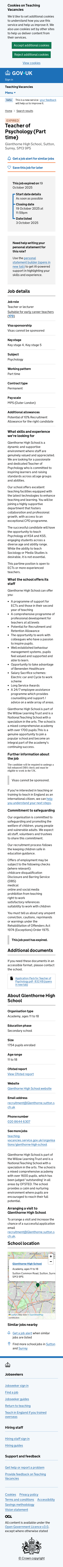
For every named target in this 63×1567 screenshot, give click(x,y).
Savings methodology (19, 1504)
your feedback (48, 100)
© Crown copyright (31, 1558)
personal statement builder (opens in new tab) (31, 262)
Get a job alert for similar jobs (33, 158)
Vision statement (16, 1510)
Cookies (10, 1494)
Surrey (23, 1348)
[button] (38, 1285)
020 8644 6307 (19, 1121)
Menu (9, 93)
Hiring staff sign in (17, 1439)
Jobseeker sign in (17, 1386)
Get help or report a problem (24, 1467)
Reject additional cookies (31, 54)
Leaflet (14, 1314)
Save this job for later (28, 168)
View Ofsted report (21, 1074)
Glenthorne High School (27, 1263)
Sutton (50, 1344)
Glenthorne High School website (30, 1088)
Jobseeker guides (17, 1399)
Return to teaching (18, 1406)
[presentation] (31, 1285)
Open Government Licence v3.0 (26, 1527)
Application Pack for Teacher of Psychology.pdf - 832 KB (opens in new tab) (33, 981)
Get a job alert (22, 1333)
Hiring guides (14, 1445)
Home (8, 110)
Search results (24, 110)
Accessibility (46, 1499)
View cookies (31, 63)
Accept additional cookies (31, 45)
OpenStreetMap (36, 1314)
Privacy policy (28, 1494)
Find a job (11, 1392)
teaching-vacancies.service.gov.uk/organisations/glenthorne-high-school (31, 1140)
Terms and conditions (19, 1499)
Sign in (9, 79)
